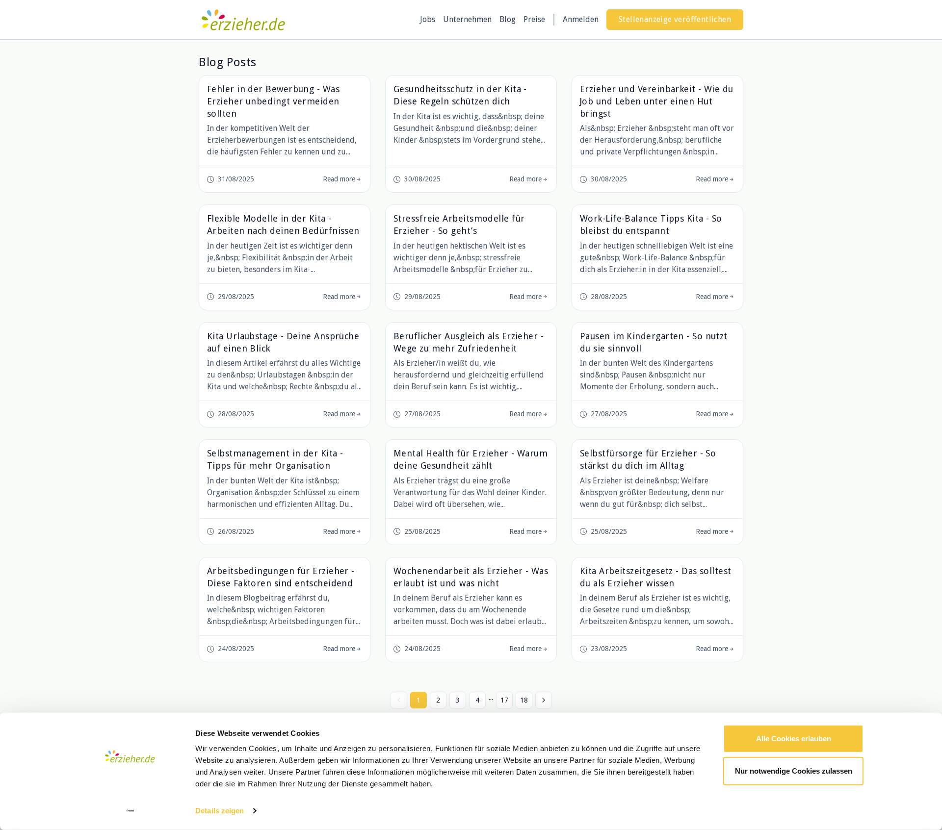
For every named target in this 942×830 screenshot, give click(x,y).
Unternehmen (467, 19)
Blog (507, 19)
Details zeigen (219, 810)
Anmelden (581, 19)
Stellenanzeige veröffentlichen (675, 19)
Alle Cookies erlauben (793, 738)
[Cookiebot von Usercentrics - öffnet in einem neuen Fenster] (130, 811)
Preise (534, 19)
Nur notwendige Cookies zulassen (793, 770)
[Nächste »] (543, 700)
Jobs (427, 19)
